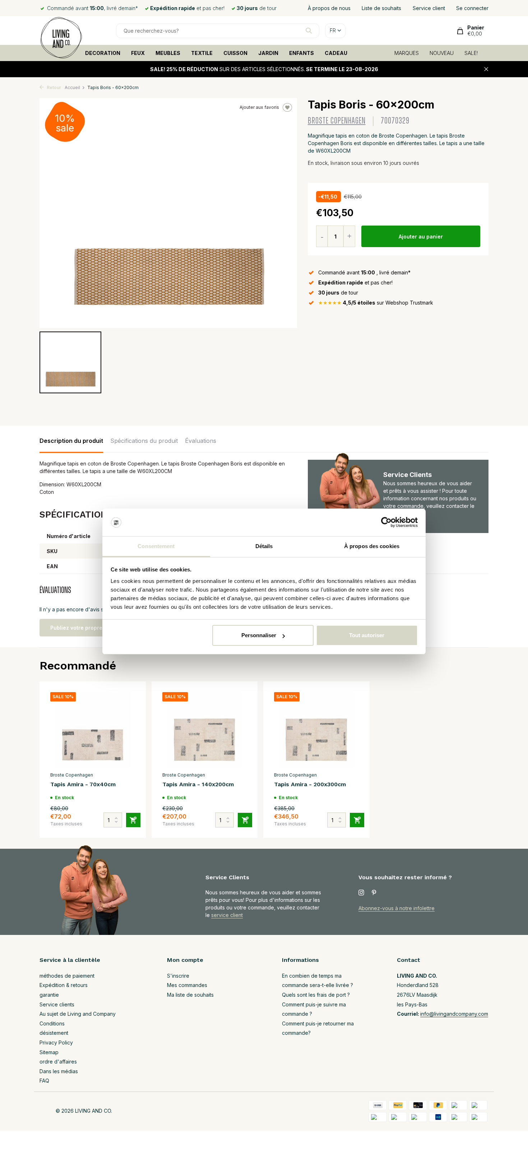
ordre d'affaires (58, 1061)
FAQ (44, 1081)
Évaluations (200, 440)
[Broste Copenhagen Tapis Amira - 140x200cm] (204, 730)
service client (227, 915)
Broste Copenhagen (337, 120)
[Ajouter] (133, 820)
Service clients (57, 1004)
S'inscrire (178, 976)
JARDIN (268, 53)
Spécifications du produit (144, 440)
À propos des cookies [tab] (371, 546)
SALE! (471, 53)
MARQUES (406, 53)
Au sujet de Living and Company (78, 1014)
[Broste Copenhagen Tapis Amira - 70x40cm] (92, 730)
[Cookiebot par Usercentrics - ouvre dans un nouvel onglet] (386, 522)
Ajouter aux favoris (259, 107)
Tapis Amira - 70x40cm (83, 784)
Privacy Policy (56, 1042)
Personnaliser (258, 635)
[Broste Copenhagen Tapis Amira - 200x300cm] (316, 730)
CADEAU (336, 53)
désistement (54, 1033)
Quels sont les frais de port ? (316, 995)
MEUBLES (168, 53)
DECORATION (102, 53)
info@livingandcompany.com (454, 1014)
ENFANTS (301, 53)
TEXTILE (202, 53)
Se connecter (472, 8)
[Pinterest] (374, 893)
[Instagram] (361, 893)
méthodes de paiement (67, 976)
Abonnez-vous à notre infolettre (396, 908)
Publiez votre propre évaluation (90, 628)
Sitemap (49, 1052)
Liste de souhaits (381, 8)
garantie (49, 995)
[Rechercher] (309, 30)
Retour (53, 87)
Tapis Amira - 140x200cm (198, 784)
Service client (429, 8)
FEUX (138, 53)
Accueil (72, 87)
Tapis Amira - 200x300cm (310, 784)
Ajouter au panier (421, 236)
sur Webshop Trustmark (375, 303)
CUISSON (235, 53)
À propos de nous (329, 8)
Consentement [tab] (156, 546)
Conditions (52, 1023)
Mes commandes (187, 985)
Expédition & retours (64, 985)
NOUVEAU (442, 53)
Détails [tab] (264, 546)
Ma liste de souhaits (190, 995)
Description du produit (71, 440)
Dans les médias (59, 1071)
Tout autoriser (366, 635)
